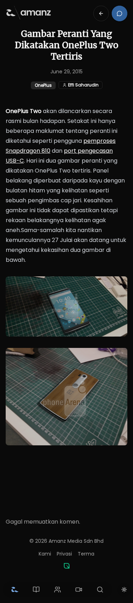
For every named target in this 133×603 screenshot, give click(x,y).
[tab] (15, 589)
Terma (86, 553)
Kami (45, 553)
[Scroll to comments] (119, 13)
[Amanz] (67, 566)
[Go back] (101, 13)
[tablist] (57, 589)
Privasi (64, 553)
